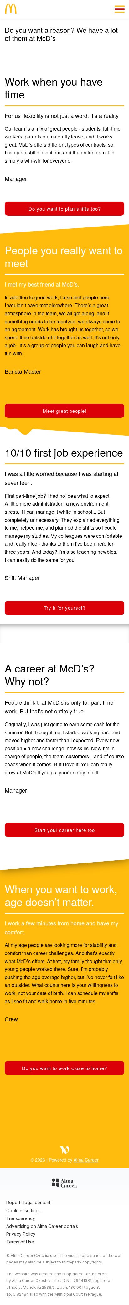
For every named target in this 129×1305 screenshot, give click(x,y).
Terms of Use (20, 1241)
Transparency (20, 1218)
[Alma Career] (64, 1184)
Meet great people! (64, 411)
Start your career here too (64, 830)
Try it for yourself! (64, 607)
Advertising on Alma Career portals (42, 1226)
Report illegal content (28, 1202)
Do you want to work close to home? (64, 1068)
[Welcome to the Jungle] (64, 1150)
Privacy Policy (20, 1234)
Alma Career (86, 1160)
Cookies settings (23, 1210)
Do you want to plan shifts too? (64, 208)
